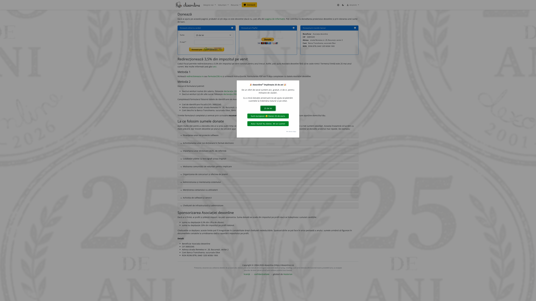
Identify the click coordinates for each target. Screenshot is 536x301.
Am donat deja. (291, 131)
